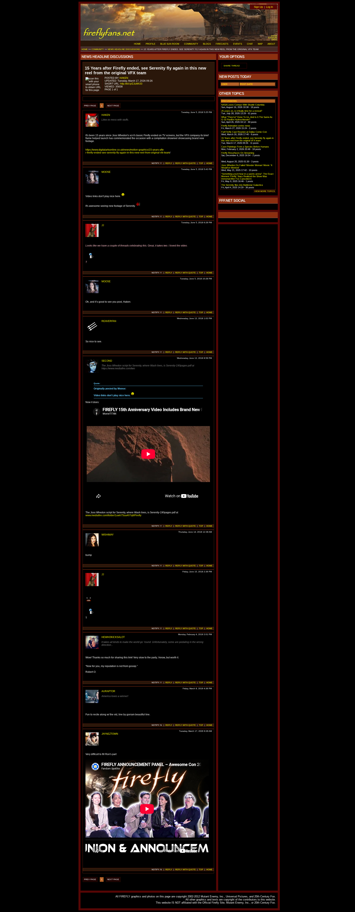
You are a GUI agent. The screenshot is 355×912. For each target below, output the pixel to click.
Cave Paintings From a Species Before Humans (245, 146)
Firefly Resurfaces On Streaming (237, 153)
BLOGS (207, 44)
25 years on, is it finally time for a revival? (241, 111)
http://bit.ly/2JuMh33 (131, 83)
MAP (260, 44)
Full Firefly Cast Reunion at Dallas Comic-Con (244, 132)
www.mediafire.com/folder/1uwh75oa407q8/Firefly (113, 515)
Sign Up (258, 7)
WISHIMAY (107, 534)
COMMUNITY (191, 44)
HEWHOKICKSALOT (113, 637)
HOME (137, 44)
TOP (201, 163)
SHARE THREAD (232, 66)
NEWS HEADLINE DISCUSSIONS (124, 49)
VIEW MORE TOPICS (264, 191)
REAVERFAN (108, 321)
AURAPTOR (108, 691)
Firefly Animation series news (235, 125)
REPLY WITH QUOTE (185, 163)
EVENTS (237, 44)
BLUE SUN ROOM (169, 44)
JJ (102, 225)
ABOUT (271, 44)
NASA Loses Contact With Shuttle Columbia (242, 104)
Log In (269, 7)
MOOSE (106, 172)
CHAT (250, 44)
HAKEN (124, 78)
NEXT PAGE (113, 106)
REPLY (168, 163)
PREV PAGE (90, 106)
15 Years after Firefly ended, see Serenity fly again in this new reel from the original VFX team (247, 139)
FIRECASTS (222, 44)
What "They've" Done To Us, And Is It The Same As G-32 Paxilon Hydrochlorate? (246, 118)
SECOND (106, 360)
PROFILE (150, 44)
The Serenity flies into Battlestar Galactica (242, 185)
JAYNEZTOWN (109, 733)
